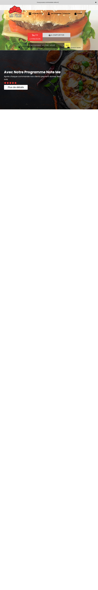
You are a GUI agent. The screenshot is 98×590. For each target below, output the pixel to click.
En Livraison (35, 37)
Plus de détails (16, 87)
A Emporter (57, 35)
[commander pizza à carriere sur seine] (17, 7)
